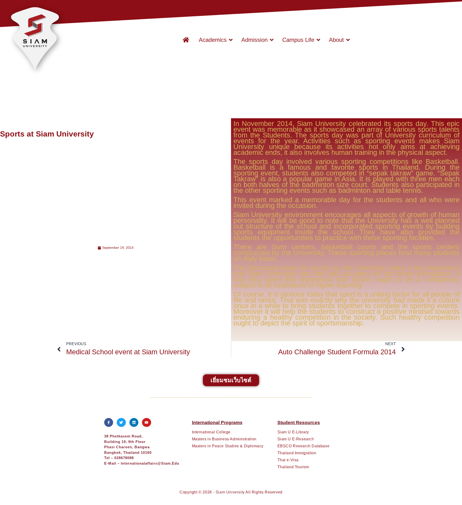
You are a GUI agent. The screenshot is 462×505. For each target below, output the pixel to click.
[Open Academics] (231, 40)
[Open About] (348, 40)
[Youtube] (146, 422)
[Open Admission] (272, 40)
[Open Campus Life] (318, 40)
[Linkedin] (134, 422)
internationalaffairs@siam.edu (150, 463)
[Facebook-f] (108, 422)
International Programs (217, 422)
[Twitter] (121, 422)
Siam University (230, 492)
